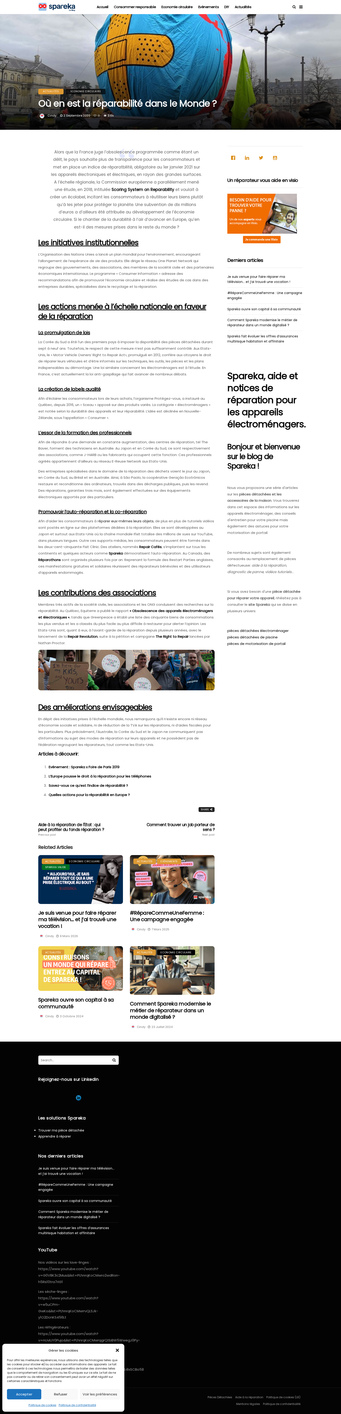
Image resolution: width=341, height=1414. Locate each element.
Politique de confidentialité (77, 1405)
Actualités (243, 6)
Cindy (52, 115)
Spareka (116, 553)
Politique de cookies (42, 1405)
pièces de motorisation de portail (256, 643)
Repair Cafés (150, 546)
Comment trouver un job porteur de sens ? (181, 829)
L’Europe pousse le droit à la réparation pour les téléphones (100, 776)
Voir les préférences (100, 1394)
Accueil (102, 6)
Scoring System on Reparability (143, 189)
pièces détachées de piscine (252, 637)
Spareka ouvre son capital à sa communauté (76, 1003)
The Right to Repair (172, 636)
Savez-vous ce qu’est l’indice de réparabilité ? (88, 785)
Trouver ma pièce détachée (61, 1130)
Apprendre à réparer (54, 1136)
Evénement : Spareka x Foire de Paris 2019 (84, 766)
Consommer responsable (135, 6)
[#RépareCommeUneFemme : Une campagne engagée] (172, 879)
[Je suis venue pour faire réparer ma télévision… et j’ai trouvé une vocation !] (80, 879)
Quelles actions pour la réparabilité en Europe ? (89, 794)
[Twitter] (262, 158)
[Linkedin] (248, 158)
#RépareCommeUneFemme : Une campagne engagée (167, 916)
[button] (117, 1350)
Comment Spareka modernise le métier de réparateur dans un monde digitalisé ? (170, 1010)
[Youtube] (276, 158)
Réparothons (49, 559)
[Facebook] (234, 158)
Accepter (24, 1394)
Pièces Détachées (220, 1397)
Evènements (208, 6)
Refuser (60, 1394)
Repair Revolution (83, 636)
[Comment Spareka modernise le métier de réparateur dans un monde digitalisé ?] (172, 970)
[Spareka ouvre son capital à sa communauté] (80, 968)
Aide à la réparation (249, 1397)
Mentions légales (248, 1404)
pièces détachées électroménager (258, 630)
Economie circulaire (177, 6)
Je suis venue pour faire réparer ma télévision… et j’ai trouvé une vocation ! (77, 919)
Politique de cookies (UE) (283, 1397)
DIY (226, 6)
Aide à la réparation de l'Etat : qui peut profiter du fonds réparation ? (71, 829)
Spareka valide (55, 867)
